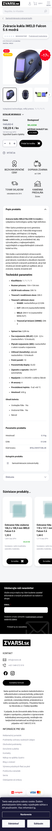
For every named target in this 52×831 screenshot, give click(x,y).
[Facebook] (5, 672)
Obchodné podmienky (12, 744)
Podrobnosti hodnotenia (38, 36)
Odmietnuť (13, 823)
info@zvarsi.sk (35, 720)
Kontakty (7, 753)
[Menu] (48, 3)
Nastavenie (26, 814)
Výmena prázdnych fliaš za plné (16, 766)
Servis (5, 775)
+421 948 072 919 (27, 723)
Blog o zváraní (9, 762)
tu (34, 807)
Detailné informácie (12, 114)
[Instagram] (12, 672)
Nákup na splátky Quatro (13, 758)
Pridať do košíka (28, 143)
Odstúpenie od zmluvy (12, 780)
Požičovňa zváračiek (11, 771)
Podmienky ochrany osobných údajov (19, 740)
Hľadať (45, 11)
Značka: (8, 43)
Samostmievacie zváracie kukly (25, 463)
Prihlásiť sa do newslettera (17, 627)
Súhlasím (38, 823)
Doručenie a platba (11, 749)
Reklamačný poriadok (12, 735)
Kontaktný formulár (16, 683)
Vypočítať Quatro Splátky (13, 134)
